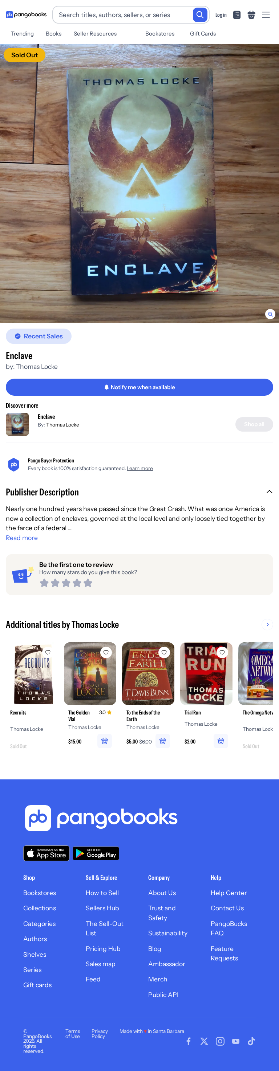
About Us (162, 893)
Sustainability (167, 933)
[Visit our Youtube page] (235, 1041)
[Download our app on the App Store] (46, 853)
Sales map (101, 964)
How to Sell (102, 893)
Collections (39, 908)
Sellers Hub (102, 908)
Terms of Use (72, 1033)
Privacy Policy (100, 1033)
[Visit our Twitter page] (204, 1041)
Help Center (229, 893)
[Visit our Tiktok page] (251, 1041)
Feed (93, 979)
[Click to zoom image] (139, 183)
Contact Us (227, 908)
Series (32, 969)
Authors (35, 939)
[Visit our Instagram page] (220, 1041)
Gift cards (37, 985)
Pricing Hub (103, 948)
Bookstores (159, 33)
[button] (139, 492)
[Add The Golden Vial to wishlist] (106, 652)
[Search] (200, 15)
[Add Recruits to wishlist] (48, 652)
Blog (154, 948)
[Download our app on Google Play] (96, 853)
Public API (163, 994)
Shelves (34, 954)
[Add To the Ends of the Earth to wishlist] (164, 652)
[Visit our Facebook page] (188, 1041)
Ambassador (166, 964)
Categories (39, 923)
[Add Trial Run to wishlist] (222, 652)
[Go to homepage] (26, 14)
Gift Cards (203, 33)
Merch (157, 979)
